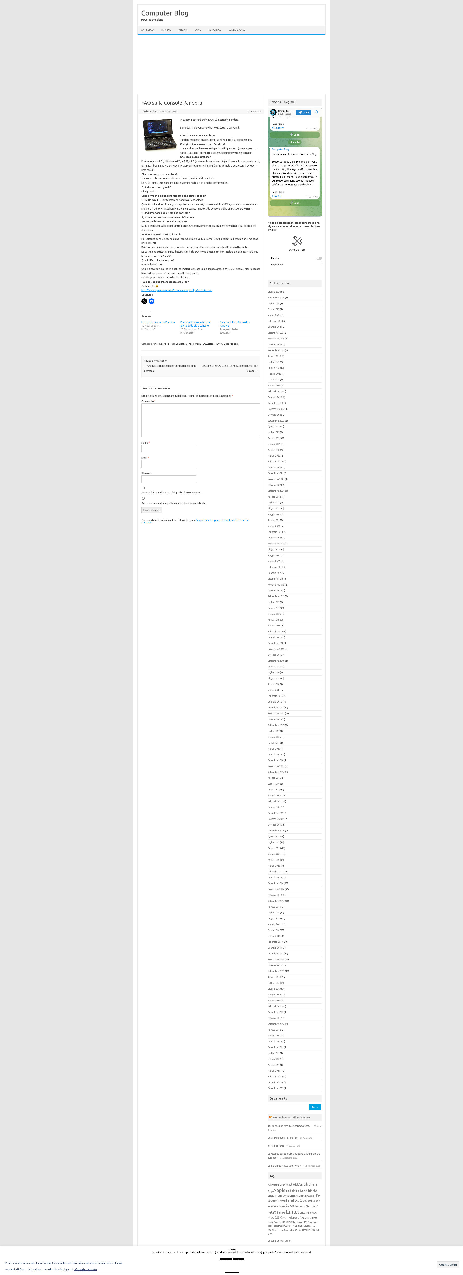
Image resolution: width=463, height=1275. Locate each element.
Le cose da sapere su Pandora (158, 322)
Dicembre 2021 (275, 473)
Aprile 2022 (273, 450)
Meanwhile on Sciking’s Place (291, 1117)
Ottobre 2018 (275, 655)
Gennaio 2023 (275, 397)
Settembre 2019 (276, 596)
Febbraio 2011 (275, 1076)
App (270, 1191)
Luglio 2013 (273, 983)
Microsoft (294, 1217)
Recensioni (297, 1225)
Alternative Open (276, 1185)
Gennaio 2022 (275, 467)
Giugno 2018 (274, 678)
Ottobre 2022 (275, 414)
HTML (306, 1205)
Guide (289, 1205)
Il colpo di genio (276, 1145)
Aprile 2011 (273, 1065)
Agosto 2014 (274, 906)
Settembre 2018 (276, 660)
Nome (145, 442)
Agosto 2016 (274, 777)
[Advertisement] (231, 64)
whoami (183, 30)
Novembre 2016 (276, 766)
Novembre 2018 (276, 649)
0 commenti (254, 111)
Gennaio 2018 (275, 701)
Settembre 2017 (276, 725)
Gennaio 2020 (275, 573)
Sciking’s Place (237, 30)
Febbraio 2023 (275, 391)
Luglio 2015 (273, 842)
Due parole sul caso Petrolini (283, 1137)
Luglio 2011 (273, 1053)
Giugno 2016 (274, 789)
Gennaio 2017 (275, 754)
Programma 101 (300, 1222)
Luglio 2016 (273, 783)
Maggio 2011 (274, 1059)
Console (180, 343)
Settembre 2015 (276, 830)
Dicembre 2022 (275, 403)
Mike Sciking (151, 111)
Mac (314, 1212)
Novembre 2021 (276, 479)
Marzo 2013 (274, 1000)
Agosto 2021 (274, 496)
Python (287, 1225)
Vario (198, 30)
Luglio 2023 (273, 362)
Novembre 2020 (276, 543)
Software (279, 1230)
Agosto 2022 (274, 426)
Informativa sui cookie (85, 1269)
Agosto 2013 (274, 977)
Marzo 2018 (274, 690)
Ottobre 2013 (275, 965)
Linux (219, 343)
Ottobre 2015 (275, 824)
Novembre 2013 (276, 959)
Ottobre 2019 (275, 590)
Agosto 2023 (274, 356)
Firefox (282, 1200)
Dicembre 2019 (275, 578)
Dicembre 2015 (275, 813)
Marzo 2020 (274, 561)
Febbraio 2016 (275, 801)
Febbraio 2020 (275, 567)
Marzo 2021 (274, 526)
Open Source (274, 1222)
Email (145, 457)
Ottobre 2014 (275, 895)
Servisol (166, 30)
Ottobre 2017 (275, 719)
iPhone (282, 1213)
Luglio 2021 (273, 502)
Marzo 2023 (274, 385)
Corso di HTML (290, 1195)
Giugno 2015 (274, 848)
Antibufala (147, 30)
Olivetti (313, 1218)
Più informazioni (300, 1252)
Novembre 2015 (276, 819)
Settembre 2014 (276, 901)
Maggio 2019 (274, 614)
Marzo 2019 (274, 625)
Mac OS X (275, 1217)
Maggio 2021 (274, 514)
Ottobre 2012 (275, 1018)
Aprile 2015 (273, 860)
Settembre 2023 (276, 350)
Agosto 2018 (274, 666)
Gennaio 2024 (275, 326)
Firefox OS (295, 1200)
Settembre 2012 (276, 1024)
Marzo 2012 (274, 1035)
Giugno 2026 (274, 291)
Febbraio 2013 (275, 1006)
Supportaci (215, 30)
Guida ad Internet (276, 1206)
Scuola (307, 1226)
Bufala (291, 1191)
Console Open (193, 343)
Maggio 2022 (274, 444)
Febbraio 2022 (275, 461)
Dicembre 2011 (275, 1047)
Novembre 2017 (276, 713)
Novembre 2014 (276, 889)
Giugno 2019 (274, 608)
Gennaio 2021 (275, 537)
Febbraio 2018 (275, 696)
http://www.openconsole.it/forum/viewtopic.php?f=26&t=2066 (176, 290)
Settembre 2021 (276, 490)
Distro (302, 1196)
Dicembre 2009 (275, 1088)
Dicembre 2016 (275, 760)
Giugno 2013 (274, 988)
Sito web (146, 473)
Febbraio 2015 (275, 871)
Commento (148, 401)
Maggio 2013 (274, 994)
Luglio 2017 (273, 731)
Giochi (308, 1200)
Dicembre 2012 (275, 1012)
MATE (285, 1218)
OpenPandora (231, 343)
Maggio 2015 (274, 854)
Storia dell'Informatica (303, 1230)
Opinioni (287, 1221)
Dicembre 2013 (275, 953)
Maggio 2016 (274, 795)
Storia (288, 1229)
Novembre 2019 (276, 584)
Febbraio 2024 (275, 321)
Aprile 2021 (273, 520)
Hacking (298, 1206)
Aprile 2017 (273, 742)
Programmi (278, 1226)
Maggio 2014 (274, 924)
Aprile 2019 (273, 619)
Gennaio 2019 (275, 637)
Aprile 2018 (273, 684)
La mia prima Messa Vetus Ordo (284, 1165)
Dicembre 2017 (275, 707)
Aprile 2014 (273, 930)
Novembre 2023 (276, 338)
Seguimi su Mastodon (279, 1240)
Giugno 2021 (274, 508)
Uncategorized (161, 343)
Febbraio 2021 (275, 532)
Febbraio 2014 (275, 941)
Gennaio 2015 (275, 877)
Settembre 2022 (276, 420)
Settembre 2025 (276, 297)
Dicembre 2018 (275, 643)
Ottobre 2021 (275, 485)
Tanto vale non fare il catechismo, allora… (289, 1126)
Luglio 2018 (273, 672)
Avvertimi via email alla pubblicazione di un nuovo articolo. (173, 503)
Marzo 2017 (274, 748)
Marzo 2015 (274, 865)
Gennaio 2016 (275, 807)
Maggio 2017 (274, 737)
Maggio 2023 (274, 374)
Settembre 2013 (276, 971)
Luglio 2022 (273, 432)
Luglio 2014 (273, 912)
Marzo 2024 (274, 315)
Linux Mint (305, 1212)
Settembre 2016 (276, 772)
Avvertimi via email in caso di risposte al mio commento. (172, 492)
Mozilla (305, 1218)
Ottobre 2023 (275, 344)
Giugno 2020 (274, 549)
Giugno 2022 (274, 438)
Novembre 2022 (276, 409)
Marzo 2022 (274, 455)
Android (292, 1184)
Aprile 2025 (273, 309)
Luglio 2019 (273, 602)
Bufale (301, 1191)
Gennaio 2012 (275, 1041)
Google (316, 1201)
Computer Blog (165, 13)
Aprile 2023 (273, 379)
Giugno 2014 (274, 918)
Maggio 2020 (274, 555)
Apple (279, 1190)
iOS (275, 1212)
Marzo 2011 (274, 1070)
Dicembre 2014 (275, 883)
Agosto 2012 (274, 1029)
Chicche (312, 1191)
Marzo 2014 (274, 936)
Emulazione (209, 343)
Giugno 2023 (274, 368)
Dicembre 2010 (275, 1082)
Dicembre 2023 (275, 332)
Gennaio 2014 (275, 947)
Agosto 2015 (274, 836)
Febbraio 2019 (275, 631)
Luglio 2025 (273, 303)
